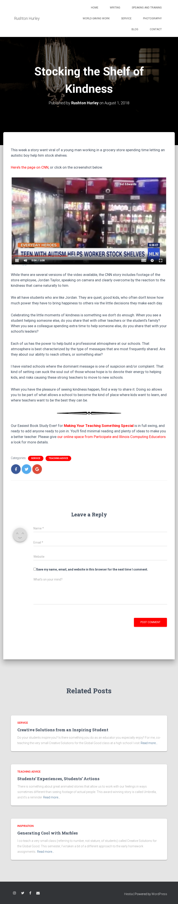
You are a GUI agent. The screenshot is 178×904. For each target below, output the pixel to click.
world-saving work (96, 18)
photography (152, 18)
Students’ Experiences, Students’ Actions (58, 778)
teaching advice (58, 458)
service (126, 18)
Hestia (128, 894)
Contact (156, 29)
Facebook (30, 893)
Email (38, 893)
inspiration (25, 826)
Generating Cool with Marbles (47, 833)
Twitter (22, 893)
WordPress (159, 894)
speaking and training (147, 7)
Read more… (149, 743)
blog (135, 29)
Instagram (14, 893)
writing (115, 7)
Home (94, 7)
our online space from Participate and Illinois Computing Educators (111, 437)
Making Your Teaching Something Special (99, 425)
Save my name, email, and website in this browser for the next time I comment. (92, 569)
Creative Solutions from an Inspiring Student (62, 729)
